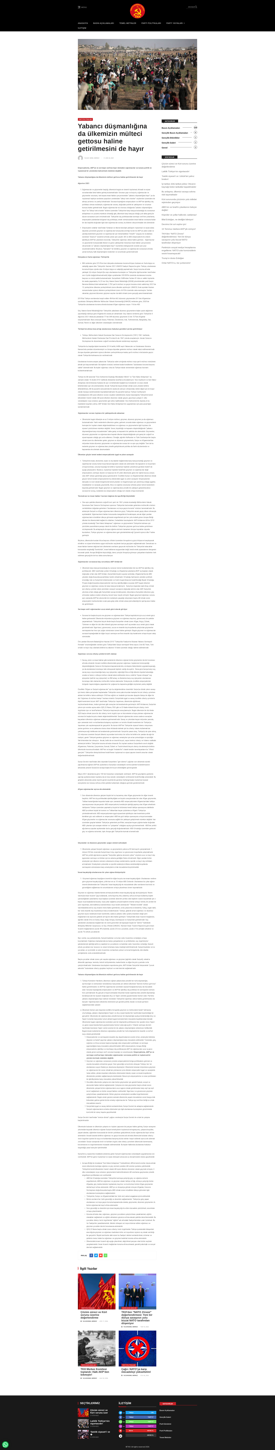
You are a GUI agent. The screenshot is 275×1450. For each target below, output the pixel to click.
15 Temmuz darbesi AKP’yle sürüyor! (179, 229)
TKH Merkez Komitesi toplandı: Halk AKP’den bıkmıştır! (95, 1372)
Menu (84, 7)
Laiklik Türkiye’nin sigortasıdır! (175, 171)
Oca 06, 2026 (144, 1375)
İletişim (82, 28)
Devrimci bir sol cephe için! (174, 224)
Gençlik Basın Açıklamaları (175, 133)
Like (152, 1412)
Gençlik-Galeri (169, 143)
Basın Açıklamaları (103, 23)
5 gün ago (94, 1437)
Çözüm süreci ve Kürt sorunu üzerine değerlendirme (94, 1315)
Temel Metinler (127, 23)
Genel (164, 148)
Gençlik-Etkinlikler (171, 138)
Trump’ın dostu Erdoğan (173, 258)
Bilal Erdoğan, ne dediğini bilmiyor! (177, 219)
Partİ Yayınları (174, 23)
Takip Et (151, 1417)
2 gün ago (94, 1415)
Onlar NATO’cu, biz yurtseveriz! (176, 263)
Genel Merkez (94, 158)
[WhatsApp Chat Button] (5, 1444)
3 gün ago (94, 1426)
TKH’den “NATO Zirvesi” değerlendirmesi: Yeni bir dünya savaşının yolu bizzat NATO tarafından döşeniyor (136, 1318)
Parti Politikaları (151, 23)
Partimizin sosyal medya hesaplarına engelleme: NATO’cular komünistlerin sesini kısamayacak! (179, 250)
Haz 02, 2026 (103, 1378)
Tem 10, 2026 (144, 1326)
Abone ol (150, 1430)
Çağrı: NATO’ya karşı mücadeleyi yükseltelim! (136, 1370)
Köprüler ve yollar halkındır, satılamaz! (179, 215)
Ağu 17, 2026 (103, 1321)
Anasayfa (83, 23)
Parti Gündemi (165, 1424)
